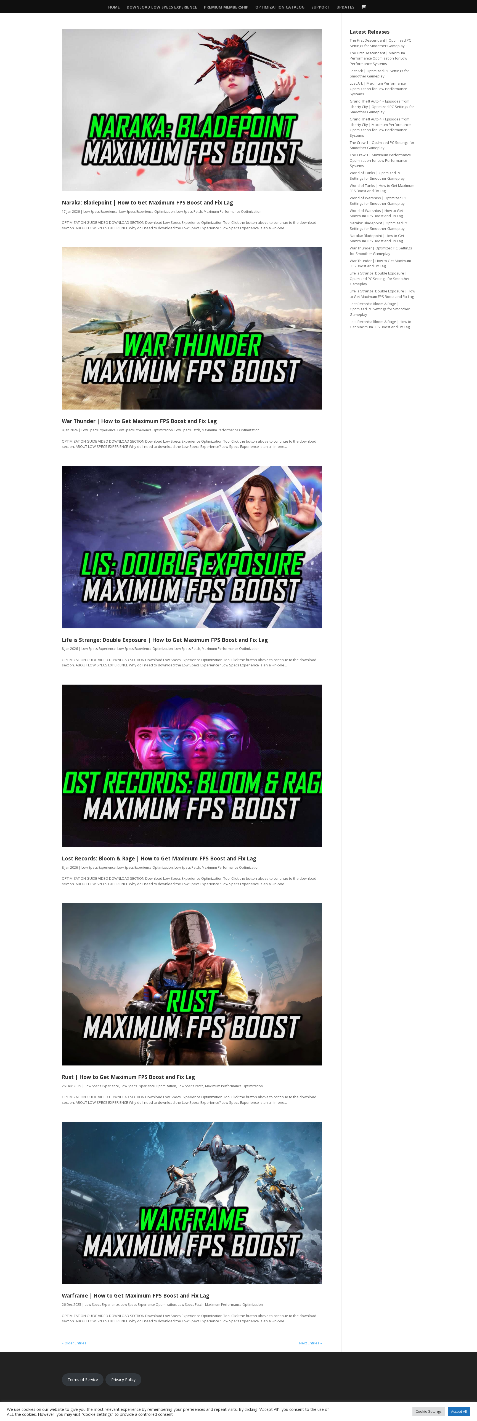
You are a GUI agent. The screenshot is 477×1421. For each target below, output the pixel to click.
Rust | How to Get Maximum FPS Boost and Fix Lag (128, 1077)
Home (114, 7)
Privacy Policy (123, 1379)
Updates (345, 7)
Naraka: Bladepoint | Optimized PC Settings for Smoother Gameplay (379, 225)
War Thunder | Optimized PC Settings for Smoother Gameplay (381, 251)
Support (320, 7)
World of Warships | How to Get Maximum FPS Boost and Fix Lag (376, 213)
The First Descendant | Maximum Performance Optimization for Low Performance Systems (378, 58)
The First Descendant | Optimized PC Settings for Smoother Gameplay (380, 43)
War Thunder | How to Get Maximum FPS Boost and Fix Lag (139, 421)
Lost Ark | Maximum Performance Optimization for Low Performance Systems (378, 88)
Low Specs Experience (100, 211)
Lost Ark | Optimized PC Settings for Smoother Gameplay (379, 73)
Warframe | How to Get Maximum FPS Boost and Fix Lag (135, 1295)
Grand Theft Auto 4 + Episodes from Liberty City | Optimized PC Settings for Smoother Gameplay (382, 106)
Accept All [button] (459, 1411)
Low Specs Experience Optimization (147, 211)
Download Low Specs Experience (162, 7)
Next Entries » (310, 1343)
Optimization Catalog (279, 7)
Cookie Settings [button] (429, 1411)
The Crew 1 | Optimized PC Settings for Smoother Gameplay (382, 145)
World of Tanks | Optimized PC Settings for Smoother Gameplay (377, 175)
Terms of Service (83, 1379)
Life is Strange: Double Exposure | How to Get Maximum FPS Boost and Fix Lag (165, 640)
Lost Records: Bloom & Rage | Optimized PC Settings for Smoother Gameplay (380, 309)
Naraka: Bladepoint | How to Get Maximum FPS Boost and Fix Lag (147, 202)
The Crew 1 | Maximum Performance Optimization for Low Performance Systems (380, 160)
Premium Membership (226, 7)
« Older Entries (74, 1343)
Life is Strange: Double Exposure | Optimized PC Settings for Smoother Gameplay (380, 278)
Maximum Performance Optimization (232, 211)
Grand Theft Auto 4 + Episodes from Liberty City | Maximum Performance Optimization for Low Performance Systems (380, 127)
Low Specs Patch (189, 211)
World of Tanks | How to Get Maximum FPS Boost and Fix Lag (382, 188)
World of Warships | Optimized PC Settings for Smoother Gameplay (378, 200)
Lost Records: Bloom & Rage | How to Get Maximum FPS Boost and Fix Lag (159, 858)
